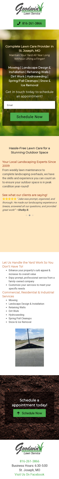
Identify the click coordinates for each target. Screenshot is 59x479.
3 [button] (33, 215)
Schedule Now (30, 117)
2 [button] (29, 215)
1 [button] (26, 215)
